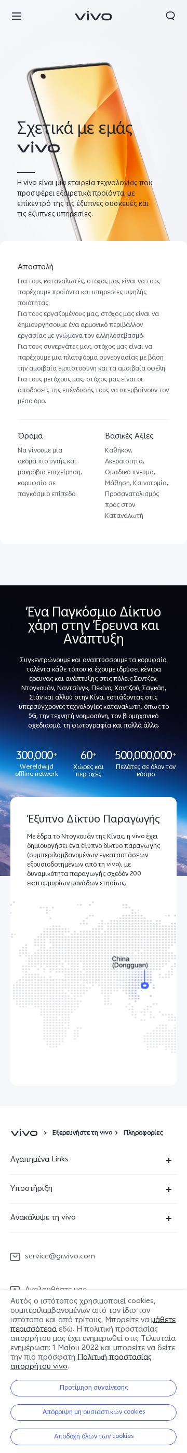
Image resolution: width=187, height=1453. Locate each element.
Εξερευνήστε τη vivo (82, 1133)
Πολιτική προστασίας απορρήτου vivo (81, 1362)
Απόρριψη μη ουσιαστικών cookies (94, 1412)
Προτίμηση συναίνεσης (94, 1388)
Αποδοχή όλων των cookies (93, 1437)
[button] (16, 15)
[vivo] (25, 1133)
